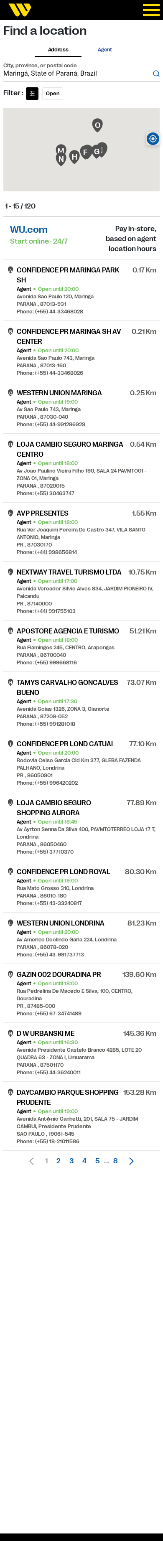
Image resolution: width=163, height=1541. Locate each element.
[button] (129, 1161)
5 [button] (97, 1161)
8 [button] (115, 1161)
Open (52, 94)
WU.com (29, 229)
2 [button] (58, 1161)
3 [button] (71, 1161)
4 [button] (84, 1161)
